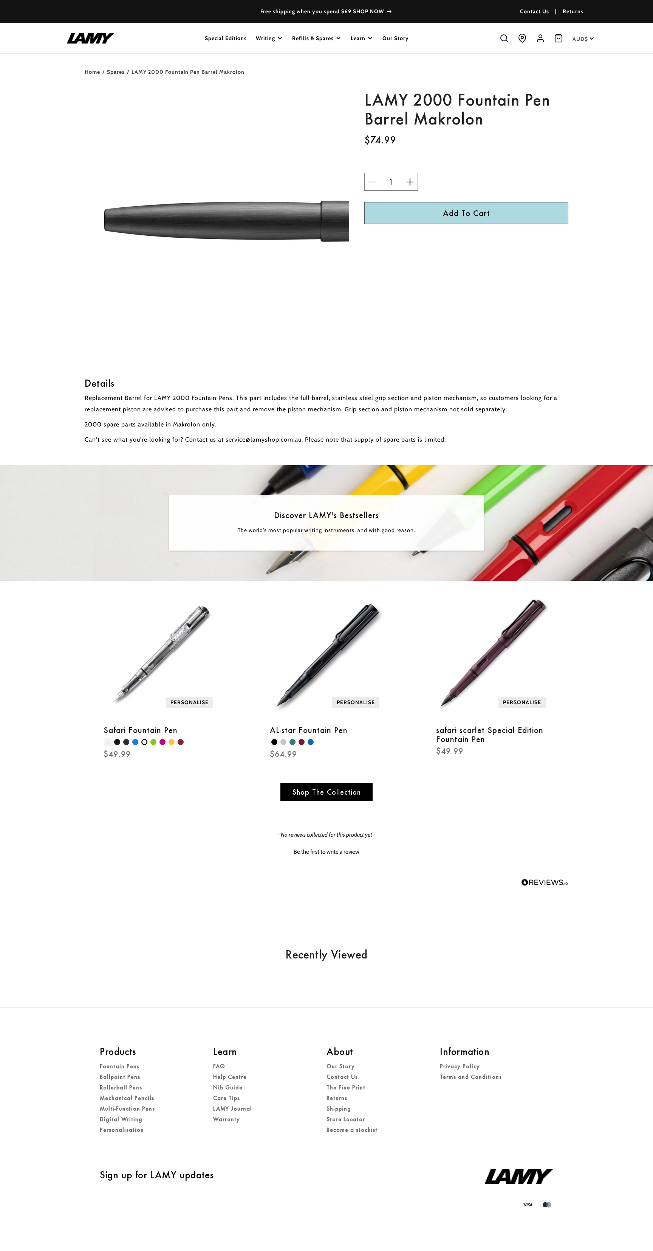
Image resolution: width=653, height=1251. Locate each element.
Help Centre (230, 1077)
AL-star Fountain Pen (309, 729)
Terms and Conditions (471, 1077)
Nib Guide (228, 1088)
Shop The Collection (326, 791)
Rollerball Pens (121, 1088)
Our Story (340, 1066)
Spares (116, 71)
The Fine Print (345, 1088)
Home (92, 71)
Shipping (338, 1109)
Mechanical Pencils (127, 1098)
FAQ (219, 1066)
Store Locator (345, 1119)
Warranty (226, 1119)
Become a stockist (352, 1130)
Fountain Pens (119, 1066)
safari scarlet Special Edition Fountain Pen (489, 734)
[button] (269, 38)
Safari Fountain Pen (141, 729)
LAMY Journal (232, 1109)
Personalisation (122, 1130)
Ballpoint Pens (120, 1077)
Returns (573, 11)
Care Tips (226, 1098)
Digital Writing (121, 1119)
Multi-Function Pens (127, 1109)
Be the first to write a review (326, 851)
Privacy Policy (460, 1066)
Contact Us (534, 11)
